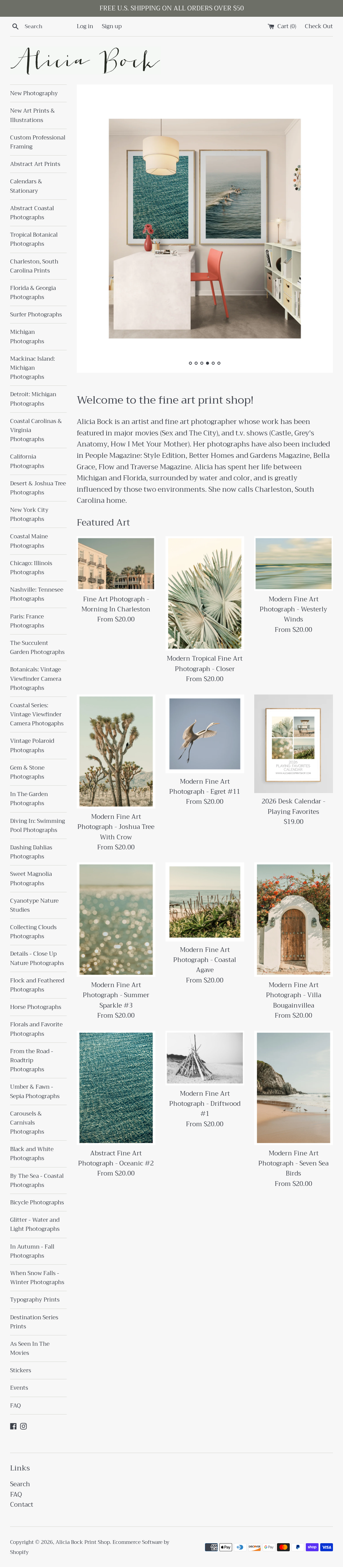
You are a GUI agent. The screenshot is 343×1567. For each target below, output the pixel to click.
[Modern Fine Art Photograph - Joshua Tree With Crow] (116, 751)
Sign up (112, 26)
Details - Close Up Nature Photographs (37, 958)
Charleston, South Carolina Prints (34, 266)
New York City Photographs (29, 514)
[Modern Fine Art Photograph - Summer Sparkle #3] (116, 919)
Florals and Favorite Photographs (36, 1029)
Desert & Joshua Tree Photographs (38, 488)
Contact (21, 1504)
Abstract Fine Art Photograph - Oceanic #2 (116, 1158)
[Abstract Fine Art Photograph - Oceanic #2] (116, 1088)
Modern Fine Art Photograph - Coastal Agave (204, 960)
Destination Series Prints (34, 1322)
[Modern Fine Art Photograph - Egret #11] (204, 734)
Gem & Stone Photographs (27, 772)
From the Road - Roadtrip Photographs (31, 1060)
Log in (85, 26)
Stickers (20, 1370)
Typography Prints (35, 1300)
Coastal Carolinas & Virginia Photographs (36, 430)
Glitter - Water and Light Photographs (35, 1224)
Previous (90, 230)
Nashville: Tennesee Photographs (36, 594)
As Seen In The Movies (30, 1348)
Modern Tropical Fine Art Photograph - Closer (205, 663)
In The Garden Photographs (29, 798)
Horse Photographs (35, 1007)
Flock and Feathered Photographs (37, 985)
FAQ (15, 1405)
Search (20, 1484)
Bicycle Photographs (37, 1202)
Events (19, 1388)
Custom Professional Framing (37, 142)
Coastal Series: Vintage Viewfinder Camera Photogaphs (37, 714)
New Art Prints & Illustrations (32, 115)
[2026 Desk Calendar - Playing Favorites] (293, 744)
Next (318, 230)
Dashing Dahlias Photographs (31, 852)
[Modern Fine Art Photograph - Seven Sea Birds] (293, 1088)
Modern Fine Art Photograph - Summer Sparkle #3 (116, 995)
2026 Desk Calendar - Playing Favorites (293, 806)
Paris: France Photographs (27, 621)
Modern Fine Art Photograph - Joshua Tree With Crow (115, 827)
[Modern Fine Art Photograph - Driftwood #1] (204, 1058)
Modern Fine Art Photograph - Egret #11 (204, 786)
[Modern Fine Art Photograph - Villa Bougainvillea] (293, 919)
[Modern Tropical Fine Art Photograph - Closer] (204, 593)
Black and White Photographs (32, 1153)
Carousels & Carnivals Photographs (27, 1123)
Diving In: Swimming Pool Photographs (37, 825)
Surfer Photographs (36, 314)
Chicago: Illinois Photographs (31, 567)
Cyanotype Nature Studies (34, 905)
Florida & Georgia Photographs (33, 292)
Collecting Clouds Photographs (33, 931)
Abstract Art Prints (35, 164)
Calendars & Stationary (26, 186)
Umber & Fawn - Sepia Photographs (35, 1091)
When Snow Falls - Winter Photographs (37, 1277)
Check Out (319, 26)
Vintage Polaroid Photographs (32, 745)
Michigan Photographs (27, 336)
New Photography (34, 93)
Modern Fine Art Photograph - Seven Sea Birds (293, 1163)
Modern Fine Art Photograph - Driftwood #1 (205, 1104)
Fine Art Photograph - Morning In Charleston (115, 604)
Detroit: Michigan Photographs (33, 398)
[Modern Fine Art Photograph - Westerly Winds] (293, 563)
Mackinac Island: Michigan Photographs (32, 368)
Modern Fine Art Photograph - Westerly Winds (293, 609)
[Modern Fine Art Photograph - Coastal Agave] (204, 901)
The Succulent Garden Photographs (37, 647)
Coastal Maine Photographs (29, 541)
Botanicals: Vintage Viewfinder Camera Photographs (35, 678)
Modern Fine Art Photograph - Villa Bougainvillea (293, 995)
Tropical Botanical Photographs (34, 239)
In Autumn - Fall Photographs (32, 1251)
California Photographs (27, 461)
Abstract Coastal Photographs (32, 212)
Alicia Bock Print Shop (83, 1542)
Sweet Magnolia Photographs (31, 878)
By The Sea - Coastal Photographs (37, 1180)
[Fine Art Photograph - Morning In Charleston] (116, 563)
